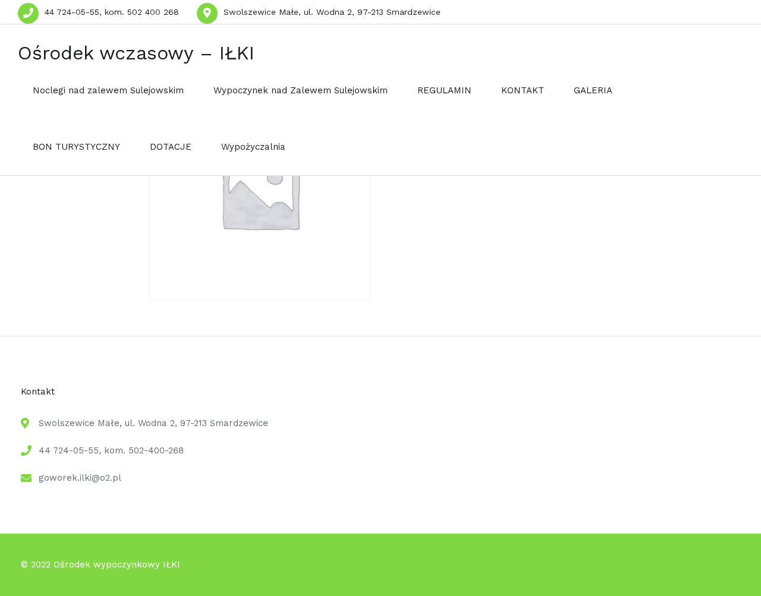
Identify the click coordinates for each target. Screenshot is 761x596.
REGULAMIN (444, 90)
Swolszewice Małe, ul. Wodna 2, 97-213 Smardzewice (332, 12)
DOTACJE (170, 146)
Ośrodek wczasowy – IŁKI (136, 53)
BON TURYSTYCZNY (76, 146)
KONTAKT (522, 90)
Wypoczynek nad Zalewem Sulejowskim (300, 90)
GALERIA (593, 90)
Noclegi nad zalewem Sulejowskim (108, 90)
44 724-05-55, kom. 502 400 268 (112, 12)
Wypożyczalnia (253, 146)
